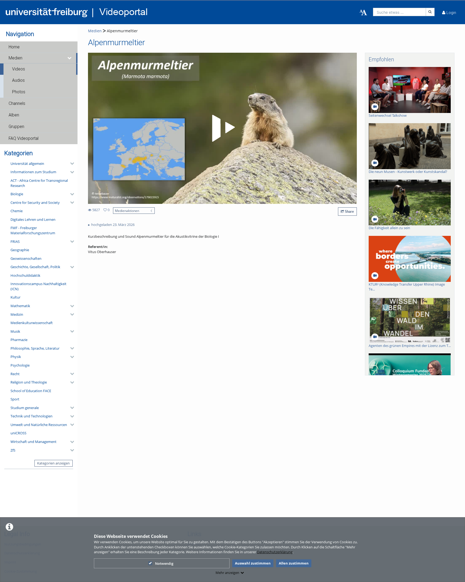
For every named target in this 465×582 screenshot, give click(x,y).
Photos (18, 92)
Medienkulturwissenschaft (31, 322)
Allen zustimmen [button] (294, 563)
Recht (15, 373)
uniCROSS (18, 433)
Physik (15, 356)
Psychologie (20, 365)
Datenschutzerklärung (275, 551)
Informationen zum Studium (33, 171)
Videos (18, 69)
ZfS (12, 450)
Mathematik (20, 305)
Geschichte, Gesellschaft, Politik (35, 266)
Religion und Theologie (28, 382)
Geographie (19, 249)
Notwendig (164, 563)
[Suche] (430, 12)
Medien (15, 58)
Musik (15, 331)
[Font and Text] (363, 12)
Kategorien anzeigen (53, 463)
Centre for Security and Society (35, 202)
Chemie (16, 210)
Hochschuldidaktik (25, 275)
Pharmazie (18, 339)
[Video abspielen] (222, 128)
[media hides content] (70, 58)
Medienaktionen (127, 210)
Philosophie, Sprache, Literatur (34, 348)
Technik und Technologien (31, 416)
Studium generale (24, 407)
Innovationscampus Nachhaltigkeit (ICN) (38, 286)
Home (14, 47)
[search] (399, 12)
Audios (18, 80)
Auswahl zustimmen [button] (253, 563)
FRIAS (15, 241)
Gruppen (16, 126)
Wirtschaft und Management (33, 441)
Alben (14, 115)
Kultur (15, 297)
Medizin (16, 314)
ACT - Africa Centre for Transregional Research (39, 183)
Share (349, 211)
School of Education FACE (30, 390)
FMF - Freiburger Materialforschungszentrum (32, 230)
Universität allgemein (27, 163)
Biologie (16, 193)
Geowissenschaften (25, 258)
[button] (39, 47)
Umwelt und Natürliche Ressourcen (38, 424)
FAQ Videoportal (23, 138)
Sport (14, 399)
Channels (17, 103)
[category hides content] (70, 163)
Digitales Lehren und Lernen (32, 219)
